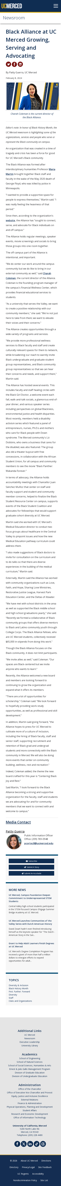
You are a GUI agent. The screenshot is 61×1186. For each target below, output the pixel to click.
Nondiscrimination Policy (25, 1180)
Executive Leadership (30, 1042)
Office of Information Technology (29, 1117)
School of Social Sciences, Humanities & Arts (29, 1065)
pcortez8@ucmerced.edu (38, 843)
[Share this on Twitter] (8, 64)
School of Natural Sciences (29, 1061)
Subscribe (33, 861)
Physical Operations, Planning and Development (30, 1106)
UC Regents (23, 1173)
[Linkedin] (30, 1144)
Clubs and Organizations (20, 1000)
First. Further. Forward (19, 991)
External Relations (29, 1099)
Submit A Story (33, 867)
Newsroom (14, 18)
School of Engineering (29, 1058)
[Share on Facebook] (14, 64)
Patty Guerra (15, 831)
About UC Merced (29, 1160)
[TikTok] (36, 1143)
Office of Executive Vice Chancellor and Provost (29, 1092)
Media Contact (18, 822)
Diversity (13, 994)
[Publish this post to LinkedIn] (20, 64)
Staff (11, 997)
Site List (44, 1180)
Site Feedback (45, 1167)
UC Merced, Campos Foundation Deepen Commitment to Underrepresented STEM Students (30, 898)
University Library (29, 1045)
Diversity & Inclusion (18, 985)
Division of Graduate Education (30, 1072)
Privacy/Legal (28, 1167)
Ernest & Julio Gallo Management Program (29, 1069)
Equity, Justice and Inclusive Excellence (29, 1096)
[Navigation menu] (55, 6)
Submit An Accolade (32, 873)
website (10, 220)
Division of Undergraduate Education (29, 1076)
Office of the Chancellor (29, 1089)
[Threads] (43, 1143)
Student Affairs (30, 1110)
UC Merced (29, 1034)
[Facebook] (17, 1144)
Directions (46, 1160)
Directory (13, 1167)
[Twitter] (23, 1143)
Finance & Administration (30, 1103)
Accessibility (38, 1173)
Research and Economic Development (29, 1114)
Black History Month (18, 988)
